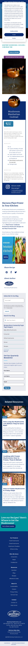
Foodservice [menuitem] (14, 562)
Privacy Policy (9, 307)
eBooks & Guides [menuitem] (14, 578)
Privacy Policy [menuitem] (14, 592)
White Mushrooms (9, 338)
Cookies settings (14, 31)
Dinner (6, 342)
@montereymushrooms (18, 190)
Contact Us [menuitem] (14, 602)
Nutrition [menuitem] (14, 570)
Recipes (6, 346)
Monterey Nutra (14, 633)
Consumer (7, 334)
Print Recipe (8, 123)
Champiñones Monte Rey (14, 632)
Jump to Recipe (14, 52)
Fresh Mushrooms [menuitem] (14, 540)
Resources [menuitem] (14, 567)
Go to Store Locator (8, 526)
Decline (14, 38)
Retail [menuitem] (14, 559)
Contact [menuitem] (14, 599)
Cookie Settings (7, 642)
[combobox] (14, 320)
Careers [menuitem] (14, 589)
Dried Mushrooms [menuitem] (14, 543)
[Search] (22, 320)
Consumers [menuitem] (14, 556)
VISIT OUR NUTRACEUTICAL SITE (14, 1)
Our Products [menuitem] (14, 538)
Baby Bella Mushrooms (10, 330)
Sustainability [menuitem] (14, 586)
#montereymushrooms (16, 192)
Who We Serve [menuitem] (14, 554)
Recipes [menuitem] (14, 575)
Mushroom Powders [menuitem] (14, 546)
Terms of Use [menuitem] (14, 594)
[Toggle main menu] (26, 7)
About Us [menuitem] (14, 583)
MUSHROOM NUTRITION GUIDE (14, 57)
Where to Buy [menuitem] (14, 549)
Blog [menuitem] (14, 573)
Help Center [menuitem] (14, 605)
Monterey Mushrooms (10, 45)
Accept (14, 34)
